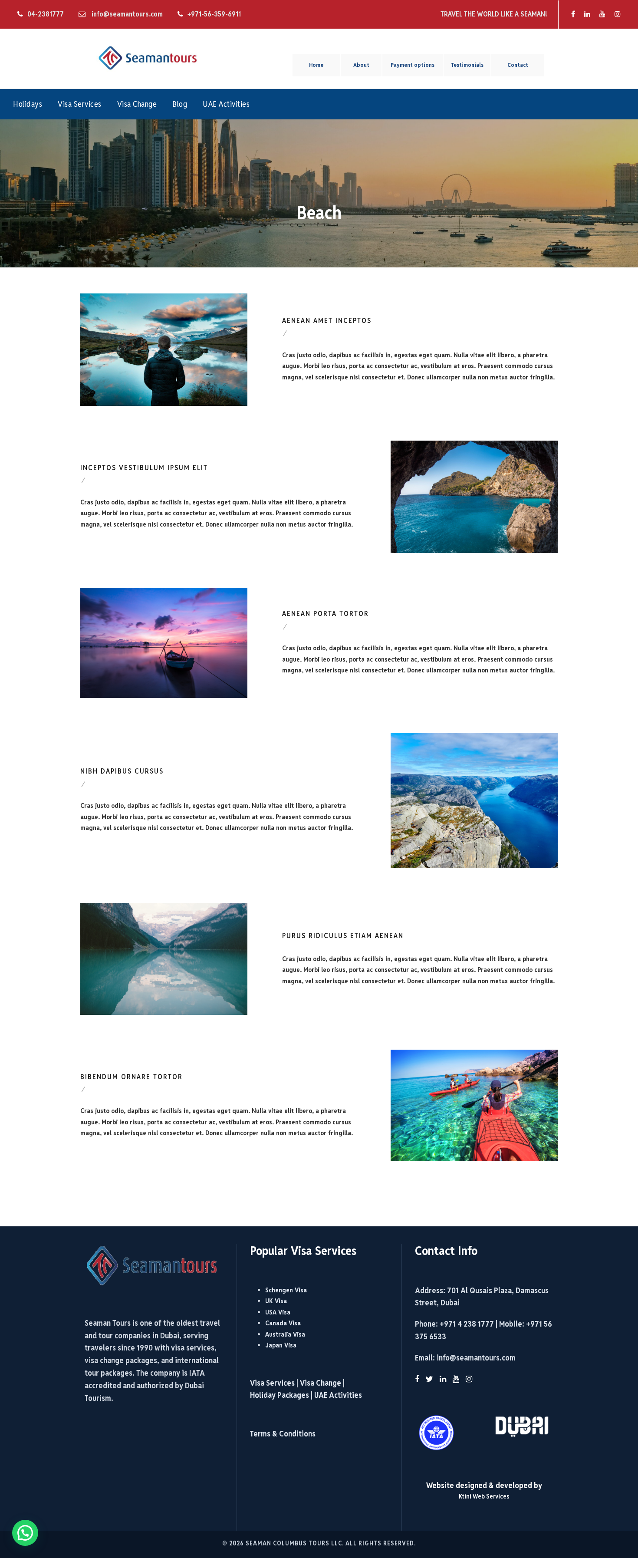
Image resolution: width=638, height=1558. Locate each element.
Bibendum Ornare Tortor (131, 1076)
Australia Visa (285, 1334)
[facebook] (573, 14)
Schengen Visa (286, 1290)
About (361, 65)
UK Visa (276, 1301)
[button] (25, 1533)
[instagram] (618, 14)
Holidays (27, 104)
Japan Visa (280, 1345)
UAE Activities (226, 104)
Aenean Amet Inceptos (327, 320)
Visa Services (80, 104)
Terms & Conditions (283, 1434)
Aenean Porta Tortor (325, 613)
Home (316, 65)
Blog (179, 104)
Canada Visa (283, 1323)
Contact (517, 65)
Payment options (412, 65)
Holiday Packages (279, 1395)
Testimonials (467, 65)
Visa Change (137, 104)
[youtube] (602, 14)
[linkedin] (587, 14)
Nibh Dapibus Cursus (122, 771)
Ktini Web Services (484, 1496)
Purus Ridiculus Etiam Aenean (343, 935)
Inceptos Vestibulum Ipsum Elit (144, 467)
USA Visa (277, 1312)
